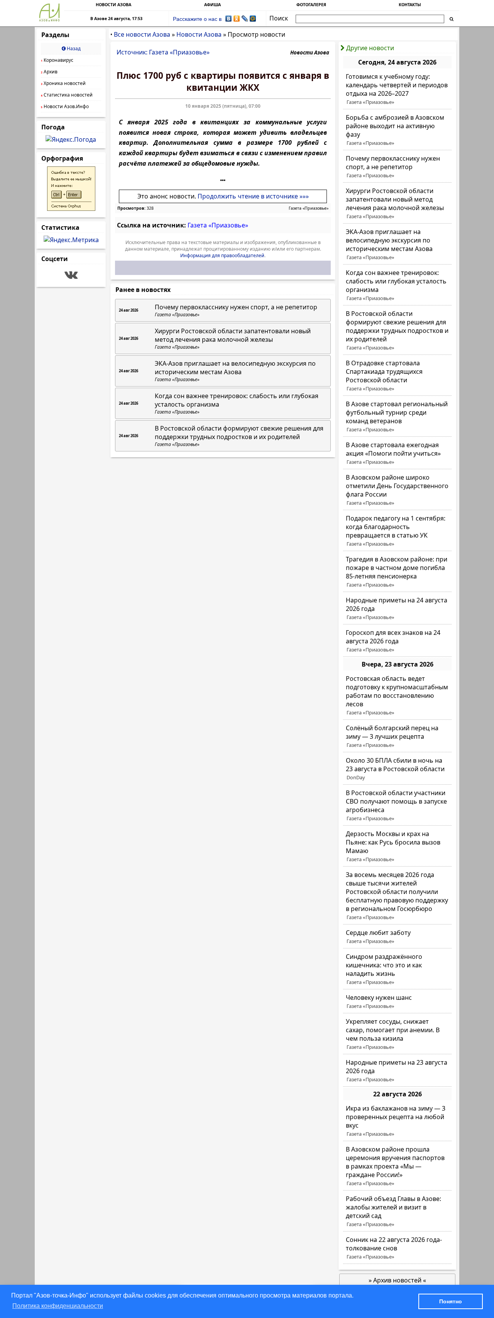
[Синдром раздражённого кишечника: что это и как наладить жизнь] (397, 969)
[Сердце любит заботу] (397, 937)
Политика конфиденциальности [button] (57, 1306)
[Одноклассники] (237, 19)
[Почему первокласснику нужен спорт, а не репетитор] (397, 166)
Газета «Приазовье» (308, 208)
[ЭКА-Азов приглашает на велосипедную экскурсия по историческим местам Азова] (397, 244)
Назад (73, 48)
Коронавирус (57, 60)
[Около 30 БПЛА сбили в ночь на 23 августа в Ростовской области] (397, 768)
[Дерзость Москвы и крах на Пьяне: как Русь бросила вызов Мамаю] (397, 846)
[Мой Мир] (253, 19)
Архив (49, 71)
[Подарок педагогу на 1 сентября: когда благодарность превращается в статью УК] (397, 531)
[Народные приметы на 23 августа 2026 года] (397, 1070)
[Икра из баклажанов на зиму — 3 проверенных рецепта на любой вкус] (397, 1121)
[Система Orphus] (71, 208)
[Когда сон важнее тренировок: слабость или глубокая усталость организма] (397, 285)
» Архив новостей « (397, 1280)
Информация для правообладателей (222, 255)
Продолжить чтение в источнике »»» (253, 196)
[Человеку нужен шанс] (397, 1002)
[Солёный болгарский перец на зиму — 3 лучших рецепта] (397, 736)
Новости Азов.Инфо (65, 106)
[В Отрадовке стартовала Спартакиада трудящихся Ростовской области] (397, 375)
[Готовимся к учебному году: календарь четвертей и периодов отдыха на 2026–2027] (397, 89)
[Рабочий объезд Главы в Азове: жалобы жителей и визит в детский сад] (397, 1211)
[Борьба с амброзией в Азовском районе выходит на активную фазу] (397, 130)
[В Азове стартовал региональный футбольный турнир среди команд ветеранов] (397, 416)
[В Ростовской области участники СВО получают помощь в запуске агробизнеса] (397, 805)
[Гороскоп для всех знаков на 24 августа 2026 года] (397, 641)
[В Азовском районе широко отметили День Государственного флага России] (397, 490)
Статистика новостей (67, 95)
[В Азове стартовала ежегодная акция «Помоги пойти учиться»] (397, 453)
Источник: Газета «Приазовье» (163, 52)
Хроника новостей (63, 83)
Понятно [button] (450, 1301)
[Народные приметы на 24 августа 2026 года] (397, 608)
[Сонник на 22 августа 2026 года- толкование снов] (397, 1248)
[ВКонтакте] (229, 19)
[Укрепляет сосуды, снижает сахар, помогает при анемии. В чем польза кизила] (397, 1034)
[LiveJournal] (245, 19)
